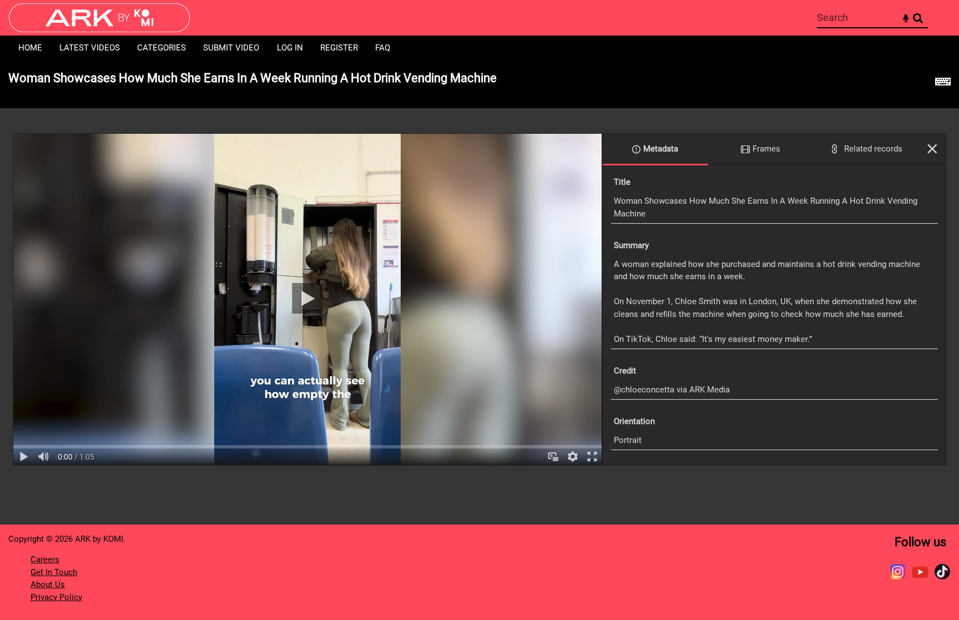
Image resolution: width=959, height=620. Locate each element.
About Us (48, 584)
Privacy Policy (56, 597)
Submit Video (231, 48)
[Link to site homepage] (99, 29)
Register (339, 48)
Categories (161, 48)
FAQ (382, 48)
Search (917, 18)
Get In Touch (54, 572)
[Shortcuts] (943, 84)
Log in (290, 48)
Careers (45, 559)
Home (30, 48)
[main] (479, 269)
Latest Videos (89, 48)
